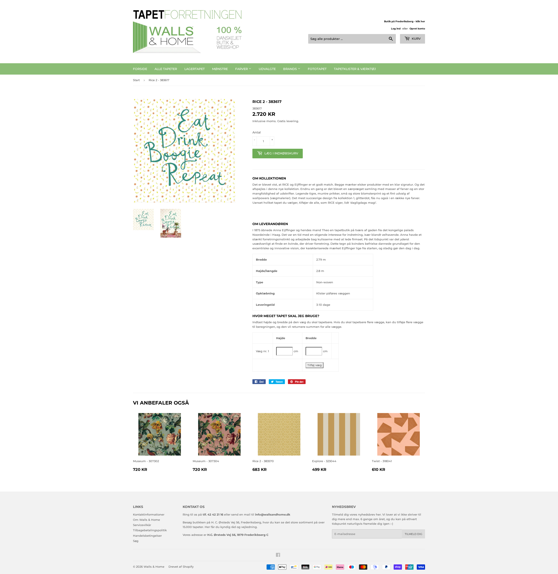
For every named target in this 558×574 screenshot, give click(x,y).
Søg (135, 541)
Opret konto (417, 28)
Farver (242, 69)
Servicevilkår (142, 525)
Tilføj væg (314, 365)
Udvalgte (267, 69)
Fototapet (317, 69)
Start (136, 80)
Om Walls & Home (146, 519)
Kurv (416, 39)
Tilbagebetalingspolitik (150, 530)
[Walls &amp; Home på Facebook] (278, 555)
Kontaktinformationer (148, 514)
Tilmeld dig (413, 534)
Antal (256, 132)
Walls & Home (154, 566)
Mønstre (220, 69)
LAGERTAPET (194, 69)
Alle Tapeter (166, 69)
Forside (140, 69)
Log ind (396, 28)
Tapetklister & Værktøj (355, 69)
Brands (290, 69)
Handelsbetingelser (147, 535)
